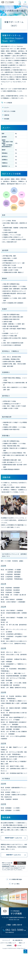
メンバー (6, 107)
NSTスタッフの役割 (9, 111)
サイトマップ (6, 940)
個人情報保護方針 (18, 940)
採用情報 (9, 945)
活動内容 (6, 115)
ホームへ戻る (16, 884)
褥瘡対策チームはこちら (13, 855)
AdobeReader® (6, 866)
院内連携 (6, 119)
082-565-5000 (14, 929)
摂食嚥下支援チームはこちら (13, 838)
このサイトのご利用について (8, 943)
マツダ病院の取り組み (15, 879)
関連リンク (22, 943)
